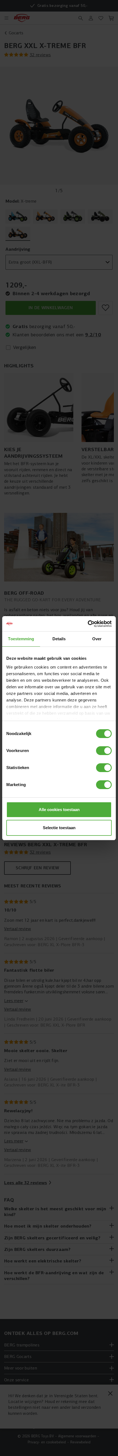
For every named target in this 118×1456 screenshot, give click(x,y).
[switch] (104, 750)
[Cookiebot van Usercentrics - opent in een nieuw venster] (88, 623)
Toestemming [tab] (21, 638)
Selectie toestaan (59, 827)
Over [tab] (97, 638)
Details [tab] (59, 638)
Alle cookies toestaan (59, 809)
